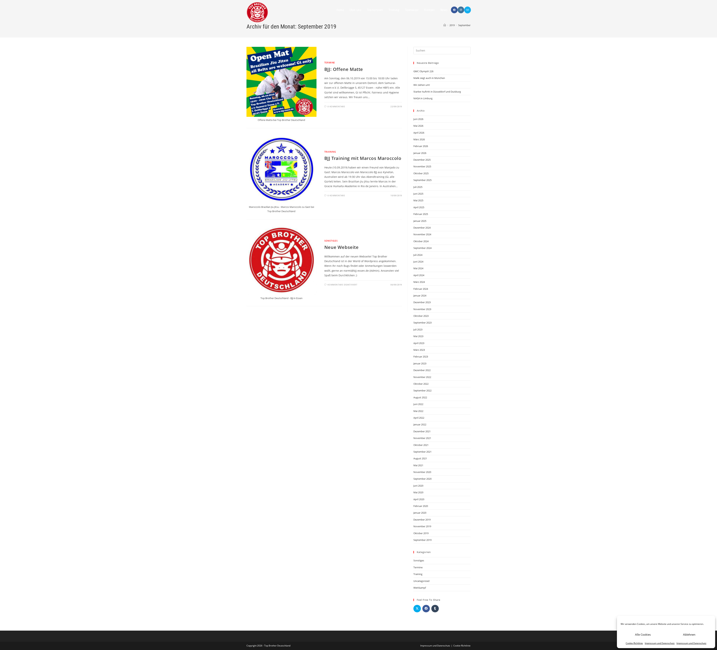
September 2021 (422, 451)
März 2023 (419, 349)
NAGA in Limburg (422, 98)
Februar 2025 (420, 214)
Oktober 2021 (421, 445)
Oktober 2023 (421, 316)
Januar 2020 (419, 512)
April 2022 (418, 417)
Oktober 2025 (421, 173)
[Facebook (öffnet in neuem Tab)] (454, 10)
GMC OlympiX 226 (423, 71)
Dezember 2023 (422, 302)
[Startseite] (444, 25)
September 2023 (422, 322)
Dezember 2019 (422, 519)
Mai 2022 (418, 411)
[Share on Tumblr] (435, 608)
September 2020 (422, 478)
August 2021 (420, 458)
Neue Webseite (341, 247)
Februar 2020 (420, 506)
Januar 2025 (419, 221)
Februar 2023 (420, 356)
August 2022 (420, 397)
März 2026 (419, 139)
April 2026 (418, 132)
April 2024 (418, 275)
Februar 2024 (420, 288)
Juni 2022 (418, 404)
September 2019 (422, 540)
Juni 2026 (418, 119)
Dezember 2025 (422, 159)
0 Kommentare (336, 106)
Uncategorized (421, 581)
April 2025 (418, 207)
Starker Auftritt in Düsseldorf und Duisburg (437, 91)
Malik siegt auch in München (429, 78)
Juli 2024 (417, 255)
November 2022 (422, 377)
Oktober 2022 (421, 383)
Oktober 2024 (421, 241)
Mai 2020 (418, 492)
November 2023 (422, 309)
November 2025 (422, 166)
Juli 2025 (417, 187)
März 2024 (419, 282)
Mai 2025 (418, 200)
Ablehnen (689, 634)
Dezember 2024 (422, 227)
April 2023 (418, 343)
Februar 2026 (420, 146)
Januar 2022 (419, 424)
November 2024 (422, 234)
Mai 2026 (418, 125)
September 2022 (422, 390)
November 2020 (422, 472)
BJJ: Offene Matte (343, 69)
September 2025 (422, 180)
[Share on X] (417, 608)
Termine (329, 62)
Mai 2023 (418, 336)
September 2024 (422, 248)
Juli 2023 (417, 329)
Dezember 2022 (422, 370)
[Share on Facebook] (426, 608)
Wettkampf (419, 587)
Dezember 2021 (422, 431)
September (464, 25)
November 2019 (422, 526)
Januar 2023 (419, 363)
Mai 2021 (418, 465)
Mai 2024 (418, 268)
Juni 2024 (418, 261)
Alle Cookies (643, 634)
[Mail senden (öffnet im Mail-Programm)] (467, 10)
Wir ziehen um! (421, 85)
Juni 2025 (418, 193)
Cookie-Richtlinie (634, 643)
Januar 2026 (419, 153)
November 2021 (422, 438)
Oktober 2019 (421, 533)
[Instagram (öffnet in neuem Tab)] (461, 10)
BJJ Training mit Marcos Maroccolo (362, 158)
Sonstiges (331, 240)
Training (330, 151)
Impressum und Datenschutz (660, 643)
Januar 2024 (419, 295)
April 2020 (418, 499)
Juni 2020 (418, 485)
